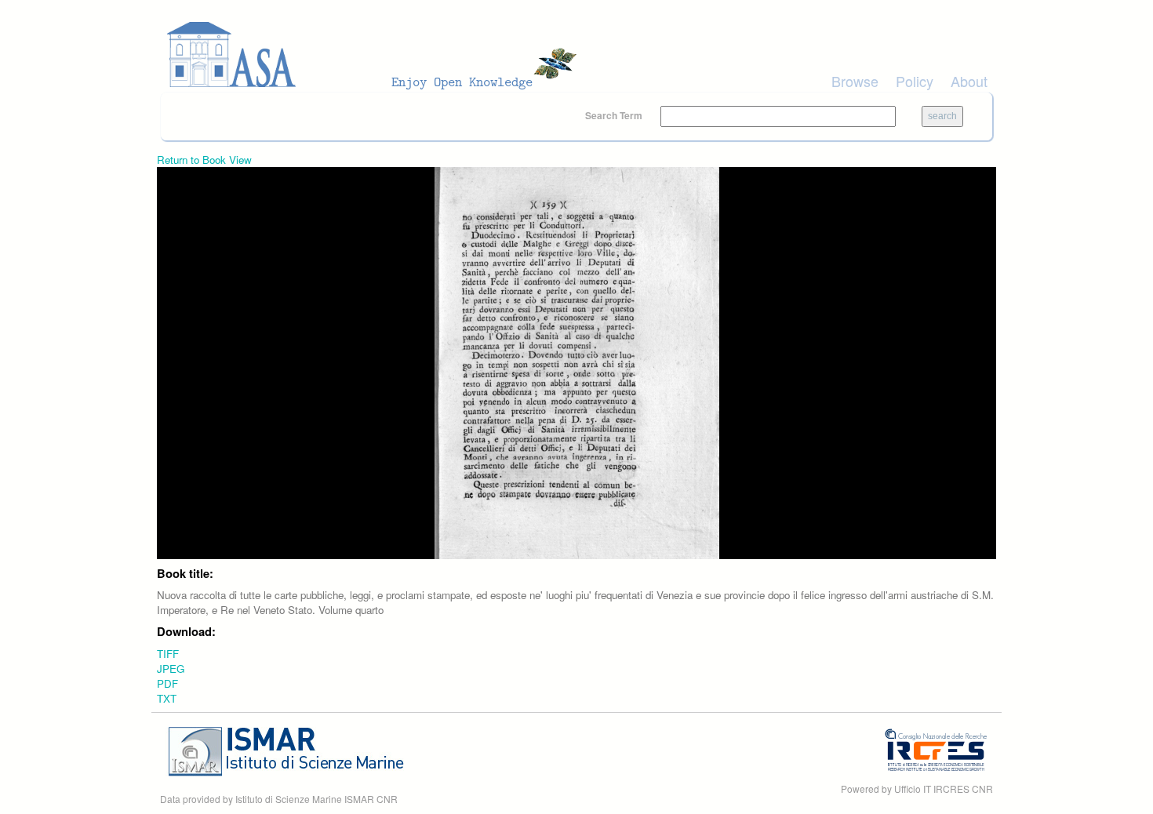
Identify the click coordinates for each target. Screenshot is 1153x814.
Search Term (615, 115)
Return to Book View (204, 159)
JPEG (170, 668)
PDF (167, 683)
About (969, 81)
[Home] (376, 55)
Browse (854, 81)
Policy (914, 81)
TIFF (168, 653)
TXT (166, 698)
